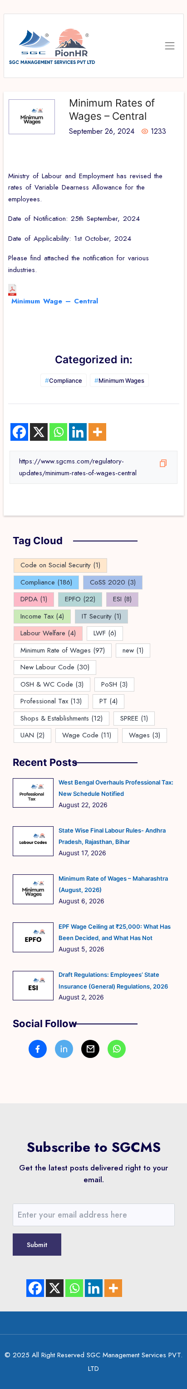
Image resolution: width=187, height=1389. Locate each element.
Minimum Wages (119, 380)
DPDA (33, 599)
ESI (122, 599)
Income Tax (42, 616)
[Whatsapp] (58, 432)
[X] (39, 432)
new (133, 650)
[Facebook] (19, 432)
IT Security (101, 616)
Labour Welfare (48, 633)
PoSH (114, 684)
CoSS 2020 (113, 582)
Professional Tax (51, 701)
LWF (105, 633)
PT (108, 701)
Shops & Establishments (61, 718)
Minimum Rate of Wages (62, 650)
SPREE (134, 718)
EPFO (80, 599)
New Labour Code (54, 667)
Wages (144, 735)
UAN (32, 735)
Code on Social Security (60, 565)
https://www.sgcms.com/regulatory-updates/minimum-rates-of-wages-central (78, 467)
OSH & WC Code (52, 684)
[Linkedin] (78, 432)
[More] (97, 432)
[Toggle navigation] (170, 46)
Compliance (63, 380)
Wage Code (86, 735)
